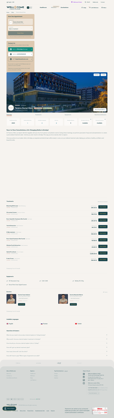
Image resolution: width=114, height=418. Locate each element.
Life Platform (33, 380)
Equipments (68, 114)
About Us (9, 373)
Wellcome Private (77, 2)
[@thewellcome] (84, 383)
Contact (103, 2)
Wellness (54, 7)
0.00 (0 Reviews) (14, 207)
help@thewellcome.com (93, 389)
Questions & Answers (100, 114)
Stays (31, 378)
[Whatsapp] (84, 374)
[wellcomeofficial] (84, 377)
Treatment (11, 27)
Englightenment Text (40, 410)
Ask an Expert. (11, 408)
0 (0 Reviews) (23, 105)
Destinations (64, 7)
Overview (9, 114)
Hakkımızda (95, 2)
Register (53, 410)
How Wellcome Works (12, 378)
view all (66, 371)
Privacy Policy (30, 410)
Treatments (38, 114)
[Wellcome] (15, 7)
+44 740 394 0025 (92, 387)
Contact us (9, 375)
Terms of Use (23, 410)
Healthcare (43, 7)
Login (48, 410)
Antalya (56, 375)
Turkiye (56, 373)
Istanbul (56, 378)
